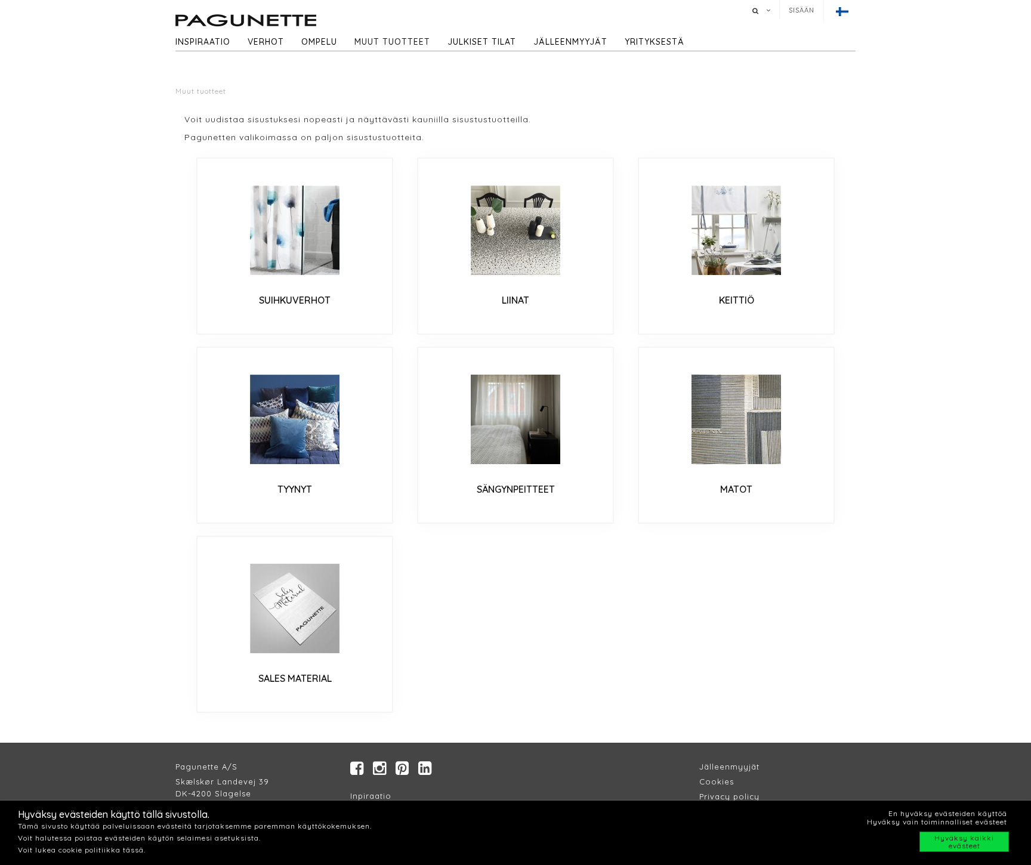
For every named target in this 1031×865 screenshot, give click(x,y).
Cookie (714, 781)
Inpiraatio (370, 796)
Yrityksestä (654, 41)
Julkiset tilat (481, 41)
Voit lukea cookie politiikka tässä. (82, 849)
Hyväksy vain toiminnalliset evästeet (937, 822)
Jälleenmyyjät (570, 41)
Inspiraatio (202, 41)
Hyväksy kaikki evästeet (964, 841)
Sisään (801, 10)
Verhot (266, 41)
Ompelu (319, 41)
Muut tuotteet (392, 41)
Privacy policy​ (729, 796)
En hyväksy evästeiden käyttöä (947, 813)
